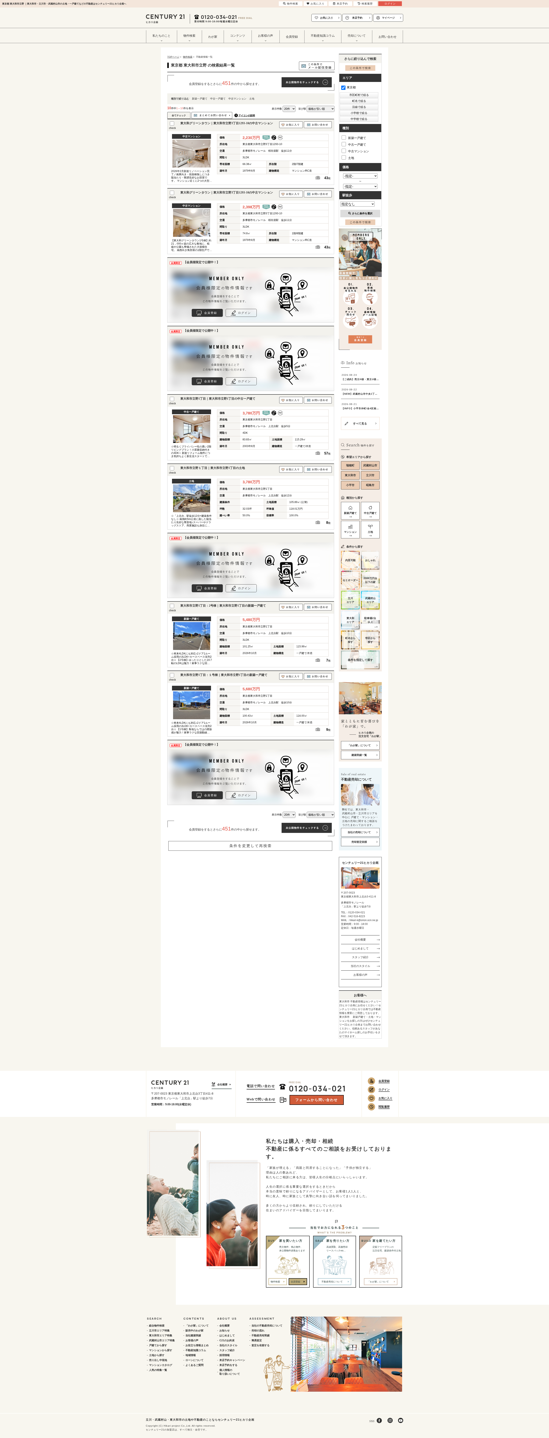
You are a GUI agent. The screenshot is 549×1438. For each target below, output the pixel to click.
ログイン (244, 312)
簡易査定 (257, 1340)
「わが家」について (197, 1325)
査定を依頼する (261, 1345)
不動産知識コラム (196, 1350)
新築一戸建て (199, 98)
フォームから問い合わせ (316, 1100)
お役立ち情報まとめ (197, 1345)
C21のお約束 (227, 1340)
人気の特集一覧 (158, 1370)
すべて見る (360, 423)
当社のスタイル (360, 966)
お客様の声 (360, 974)
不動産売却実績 (261, 1335)
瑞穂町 (350, 465)
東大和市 (350, 475)
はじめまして (360, 948)
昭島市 (370, 485)
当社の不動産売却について (267, 1325)
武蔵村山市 (370, 465)
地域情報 (191, 1355)
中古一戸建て (218, 98)
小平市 (350, 485)
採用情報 (224, 1355)
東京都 (351, 87)
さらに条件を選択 (362, 213)
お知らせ (224, 1330)
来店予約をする (228, 1365)
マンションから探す (160, 1350)
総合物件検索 (156, 1325)
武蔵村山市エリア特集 (162, 1340)
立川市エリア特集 (159, 1330)
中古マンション (237, 98)
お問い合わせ (388, 36)
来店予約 (357, 17)
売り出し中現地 (158, 1360)
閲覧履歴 (384, 1106)
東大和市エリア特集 (160, 1335)
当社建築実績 (193, 1335)
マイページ (388, 17)
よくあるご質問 (195, 1365)
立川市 (370, 475)
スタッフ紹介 (360, 957)
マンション (350, 531)
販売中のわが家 (195, 1330)
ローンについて (195, 1360)
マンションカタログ (160, 1365)
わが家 (212, 36)
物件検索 (275, 1281)
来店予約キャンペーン (232, 1360)
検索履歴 (367, 3)
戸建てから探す (158, 1345)
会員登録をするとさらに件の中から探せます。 (225, 83)
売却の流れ (258, 1330)
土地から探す (156, 1355)
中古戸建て (370, 513)
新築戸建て (350, 513)
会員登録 (292, 36)
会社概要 (360, 939)
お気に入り (326, 17)
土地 (251, 98)
